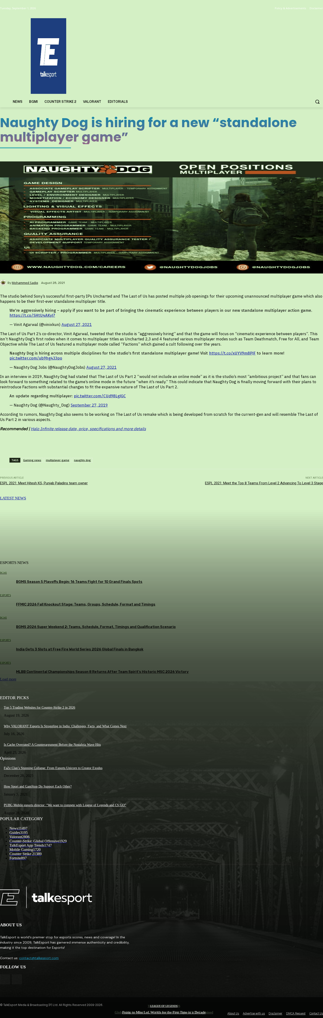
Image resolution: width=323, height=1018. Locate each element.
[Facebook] (5, 979)
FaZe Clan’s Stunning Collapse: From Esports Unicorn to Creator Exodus (53, 768)
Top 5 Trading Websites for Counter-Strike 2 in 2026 (39, 707)
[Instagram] (17, 979)
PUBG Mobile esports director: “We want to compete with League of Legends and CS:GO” (65, 805)
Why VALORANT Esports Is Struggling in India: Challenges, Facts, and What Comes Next (65, 726)
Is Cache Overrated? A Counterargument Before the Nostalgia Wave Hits (52, 744)
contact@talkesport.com (39, 958)
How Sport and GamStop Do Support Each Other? (38, 786)
